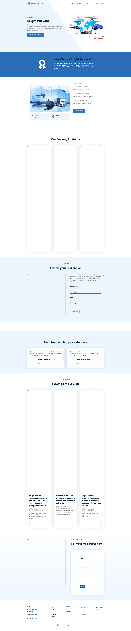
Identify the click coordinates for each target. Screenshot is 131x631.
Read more (39, 523)
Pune (53, 616)
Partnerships (83, 612)
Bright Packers (98, 607)
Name (81, 558)
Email (81, 565)
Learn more (74, 311)
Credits (96, 610)
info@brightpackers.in (32, 614)
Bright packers (37, 3)
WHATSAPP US (79, 111)
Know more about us (36, 34)
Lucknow (54, 612)
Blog (91, 3)
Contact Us (99, 3)
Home (71, 3)
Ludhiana (54, 610)
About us (83, 607)
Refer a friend (84, 614)
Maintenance (69, 611)
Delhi (53, 607)
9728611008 (98, 38)
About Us (78, 3)
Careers (82, 610)
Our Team (85, 3)
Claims (67, 609)
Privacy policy (98, 612)
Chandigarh (54, 614)
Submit (82, 586)
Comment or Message (85, 573)
